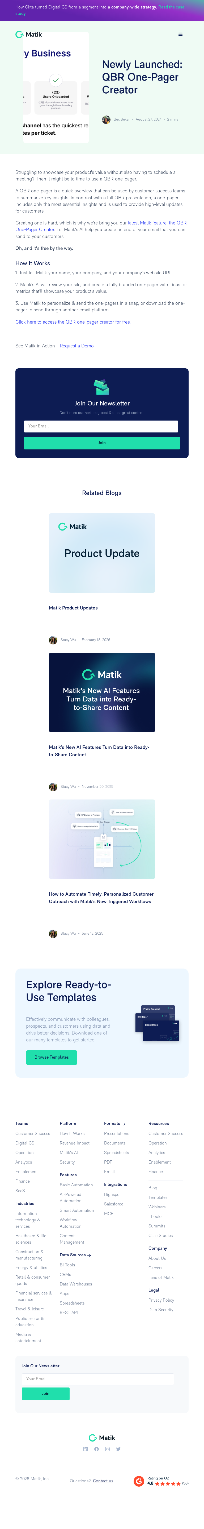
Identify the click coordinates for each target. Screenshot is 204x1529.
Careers (155, 1268)
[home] (28, 34)
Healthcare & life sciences (30, 1239)
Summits (156, 1226)
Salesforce (113, 1204)
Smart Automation (77, 1211)
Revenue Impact (75, 1143)
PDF (108, 1162)
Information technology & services (27, 1220)
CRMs (65, 1275)
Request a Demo (77, 346)
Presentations (116, 1134)
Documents (114, 1143)
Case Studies (160, 1236)
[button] (181, 34)
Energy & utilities (31, 1268)
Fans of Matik (161, 1278)
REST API (69, 1313)
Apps (64, 1294)
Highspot (112, 1195)
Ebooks (155, 1217)
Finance (22, 1181)
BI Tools (67, 1265)
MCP (108, 1214)
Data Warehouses (76, 1284)
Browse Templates (52, 1057)
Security (67, 1162)
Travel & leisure (29, 1309)
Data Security (160, 1310)
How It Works (72, 1134)
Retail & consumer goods (32, 1280)
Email (109, 1172)
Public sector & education (29, 1322)
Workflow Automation (71, 1223)
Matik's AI (69, 1153)
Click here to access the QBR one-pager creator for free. (73, 322)
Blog (152, 1188)
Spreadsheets (72, 1303)
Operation (24, 1153)
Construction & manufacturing (29, 1255)
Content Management (72, 1239)
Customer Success (32, 1134)
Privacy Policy (161, 1300)
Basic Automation (76, 1185)
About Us (157, 1259)
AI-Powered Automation (71, 1198)
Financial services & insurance (33, 1296)
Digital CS (24, 1143)
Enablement (26, 1172)
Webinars (156, 1207)
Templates (157, 1198)
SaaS (20, 1191)
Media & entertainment (28, 1338)
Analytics (23, 1162)
